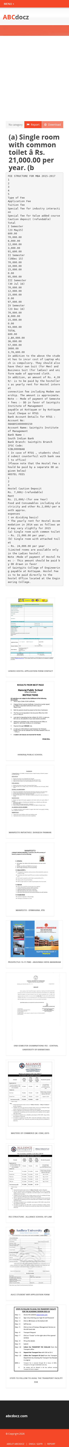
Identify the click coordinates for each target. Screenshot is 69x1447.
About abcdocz (15, 1443)
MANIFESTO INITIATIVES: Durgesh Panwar (30, 832)
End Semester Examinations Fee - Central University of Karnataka (36, 1047)
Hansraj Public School (30, 754)
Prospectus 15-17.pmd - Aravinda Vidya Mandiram (34, 962)
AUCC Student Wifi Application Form (30, 1294)
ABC (16, 17)
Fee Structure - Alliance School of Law (30, 1216)
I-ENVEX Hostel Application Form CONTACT (30, 671)
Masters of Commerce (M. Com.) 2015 (30, 1133)
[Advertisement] (34, 78)
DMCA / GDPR (36, 1443)
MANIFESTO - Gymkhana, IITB (30, 910)
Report (34, 124)
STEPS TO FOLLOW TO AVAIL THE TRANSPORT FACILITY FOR (36, 1380)
